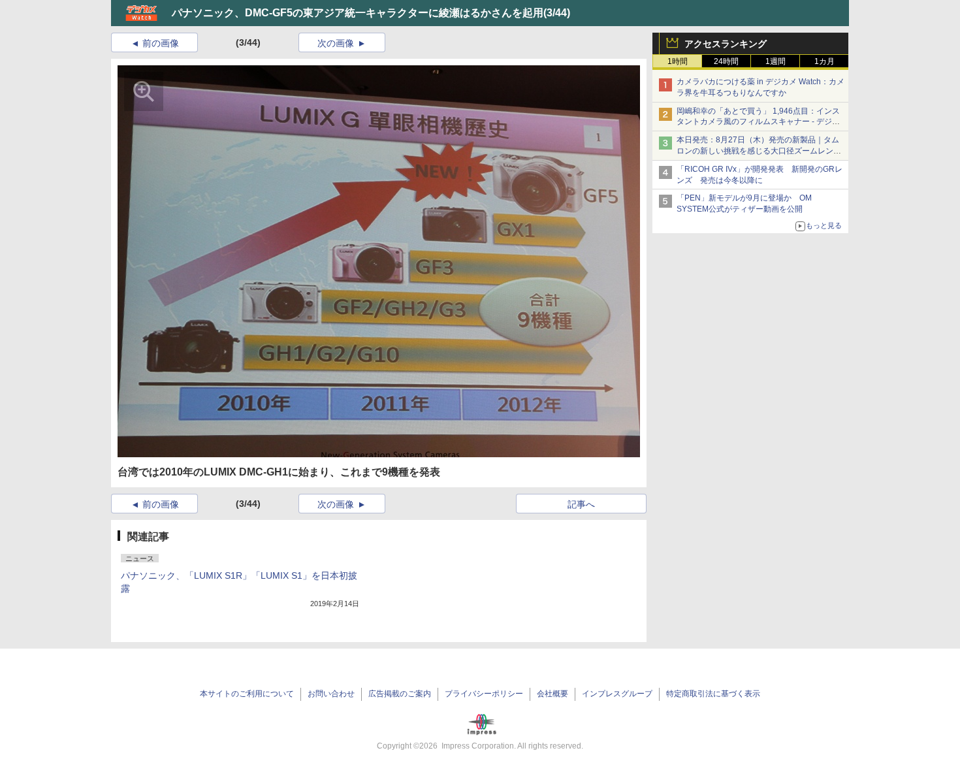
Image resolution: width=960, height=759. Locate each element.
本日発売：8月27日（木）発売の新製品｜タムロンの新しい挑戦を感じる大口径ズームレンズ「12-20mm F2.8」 (759, 151)
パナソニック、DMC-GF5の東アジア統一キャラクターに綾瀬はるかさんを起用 (357, 12)
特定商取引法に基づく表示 (713, 693)
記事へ (581, 504)
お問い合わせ (331, 693)
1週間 (775, 61)
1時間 (677, 61)
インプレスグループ (617, 693)
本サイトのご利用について (247, 693)
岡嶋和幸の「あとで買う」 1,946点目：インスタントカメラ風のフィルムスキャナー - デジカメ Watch (758, 122)
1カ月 (824, 61)
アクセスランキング (725, 44)
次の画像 (335, 43)
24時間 (726, 61)
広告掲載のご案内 (399, 693)
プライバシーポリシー (484, 693)
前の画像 (160, 43)
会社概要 (552, 693)
